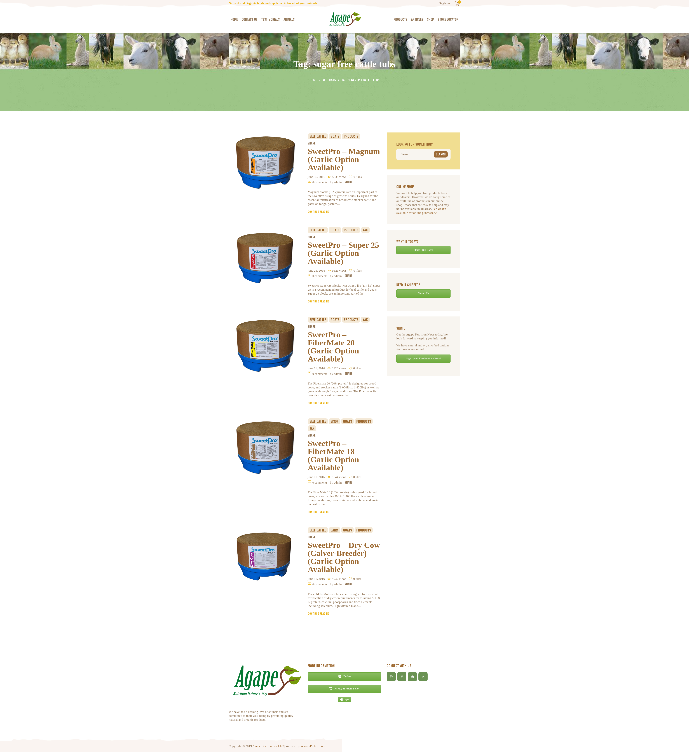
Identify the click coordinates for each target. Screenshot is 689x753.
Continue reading (318, 211)
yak (365, 230)
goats (335, 136)
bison (335, 421)
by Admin (336, 182)
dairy (335, 530)
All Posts (329, 80)
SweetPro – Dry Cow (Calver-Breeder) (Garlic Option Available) (344, 557)
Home (313, 80)
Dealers (347, 676)
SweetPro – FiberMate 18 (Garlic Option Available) (333, 455)
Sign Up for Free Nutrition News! (423, 358)
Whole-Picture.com (313, 746)
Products (351, 136)
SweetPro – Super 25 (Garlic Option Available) (343, 253)
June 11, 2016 (316, 368)
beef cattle (318, 136)
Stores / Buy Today (423, 250)
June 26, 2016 (316, 270)
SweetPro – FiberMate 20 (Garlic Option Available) (333, 347)
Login (346, 699)
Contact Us (423, 293)
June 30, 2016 (316, 177)
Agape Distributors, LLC (268, 746)
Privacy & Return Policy (347, 688)
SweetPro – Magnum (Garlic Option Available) (344, 159)
